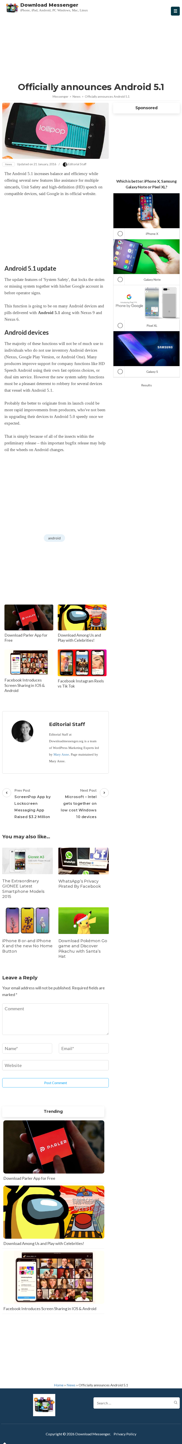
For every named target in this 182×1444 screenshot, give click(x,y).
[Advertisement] (91, 47)
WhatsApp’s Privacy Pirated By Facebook (79, 884)
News (8, 164)
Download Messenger (49, 5)
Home (58, 1385)
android (54, 538)
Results (146, 385)
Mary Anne (61, 754)
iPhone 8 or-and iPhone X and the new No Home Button (27, 946)
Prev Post (32, 803)
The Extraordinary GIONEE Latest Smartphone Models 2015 (23, 889)
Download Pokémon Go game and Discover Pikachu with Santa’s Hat (82, 948)
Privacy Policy (125, 1434)
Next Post (79, 803)
